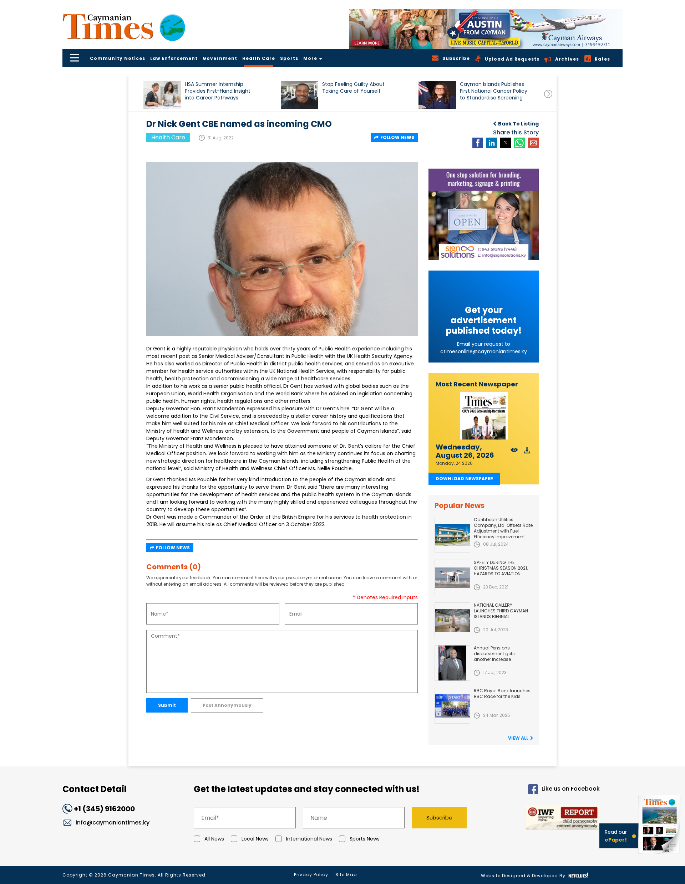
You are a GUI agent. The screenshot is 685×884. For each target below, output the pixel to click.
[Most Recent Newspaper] (484, 416)
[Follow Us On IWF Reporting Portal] (539, 818)
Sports (289, 58)
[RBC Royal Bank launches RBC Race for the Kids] (452, 705)
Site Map (346, 875)
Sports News (365, 838)
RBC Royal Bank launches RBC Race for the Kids (502, 693)
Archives (567, 59)
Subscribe (439, 817)
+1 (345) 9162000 (104, 809)
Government (220, 58)
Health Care (258, 58)
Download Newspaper (464, 479)
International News (309, 838)
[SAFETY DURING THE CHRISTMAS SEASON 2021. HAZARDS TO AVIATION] (452, 577)
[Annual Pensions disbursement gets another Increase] (452, 663)
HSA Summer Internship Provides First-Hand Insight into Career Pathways (217, 91)
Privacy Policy (311, 875)
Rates (602, 59)
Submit (167, 705)
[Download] (527, 452)
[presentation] (548, 94)
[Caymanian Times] (123, 26)
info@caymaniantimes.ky (112, 822)
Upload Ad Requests (512, 59)
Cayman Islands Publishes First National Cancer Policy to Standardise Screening (493, 91)
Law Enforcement (174, 58)
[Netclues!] (578, 875)
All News (214, 838)
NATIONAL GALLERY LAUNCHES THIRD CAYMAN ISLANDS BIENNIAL (501, 611)
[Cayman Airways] (486, 29)
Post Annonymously (227, 705)
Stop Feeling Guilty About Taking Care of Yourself (353, 87)
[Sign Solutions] (483, 214)
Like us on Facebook (571, 789)
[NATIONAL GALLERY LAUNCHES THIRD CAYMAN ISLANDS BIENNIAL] (452, 620)
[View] (514, 452)
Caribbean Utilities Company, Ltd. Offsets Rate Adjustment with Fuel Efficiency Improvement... (503, 528)
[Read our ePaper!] (660, 855)
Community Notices (117, 58)
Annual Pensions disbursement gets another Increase (494, 653)
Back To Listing (518, 123)
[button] (162, 95)
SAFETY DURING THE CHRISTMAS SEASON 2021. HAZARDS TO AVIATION (501, 568)
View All (518, 738)
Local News (255, 838)
